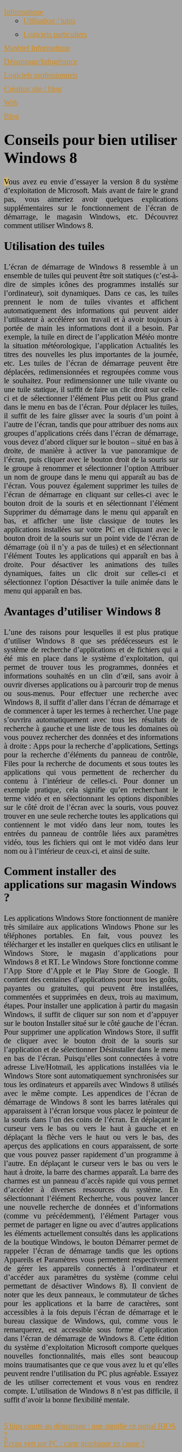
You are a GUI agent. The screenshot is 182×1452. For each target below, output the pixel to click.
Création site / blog (33, 89)
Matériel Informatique (37, 48)
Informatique (23, 12)
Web (11, 102)
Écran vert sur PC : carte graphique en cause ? (74, 1443)
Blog (11, 116)
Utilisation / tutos (49, 21)
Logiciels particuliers (55, 34)
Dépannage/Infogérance (40, 61)
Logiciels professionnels (41, 75)
